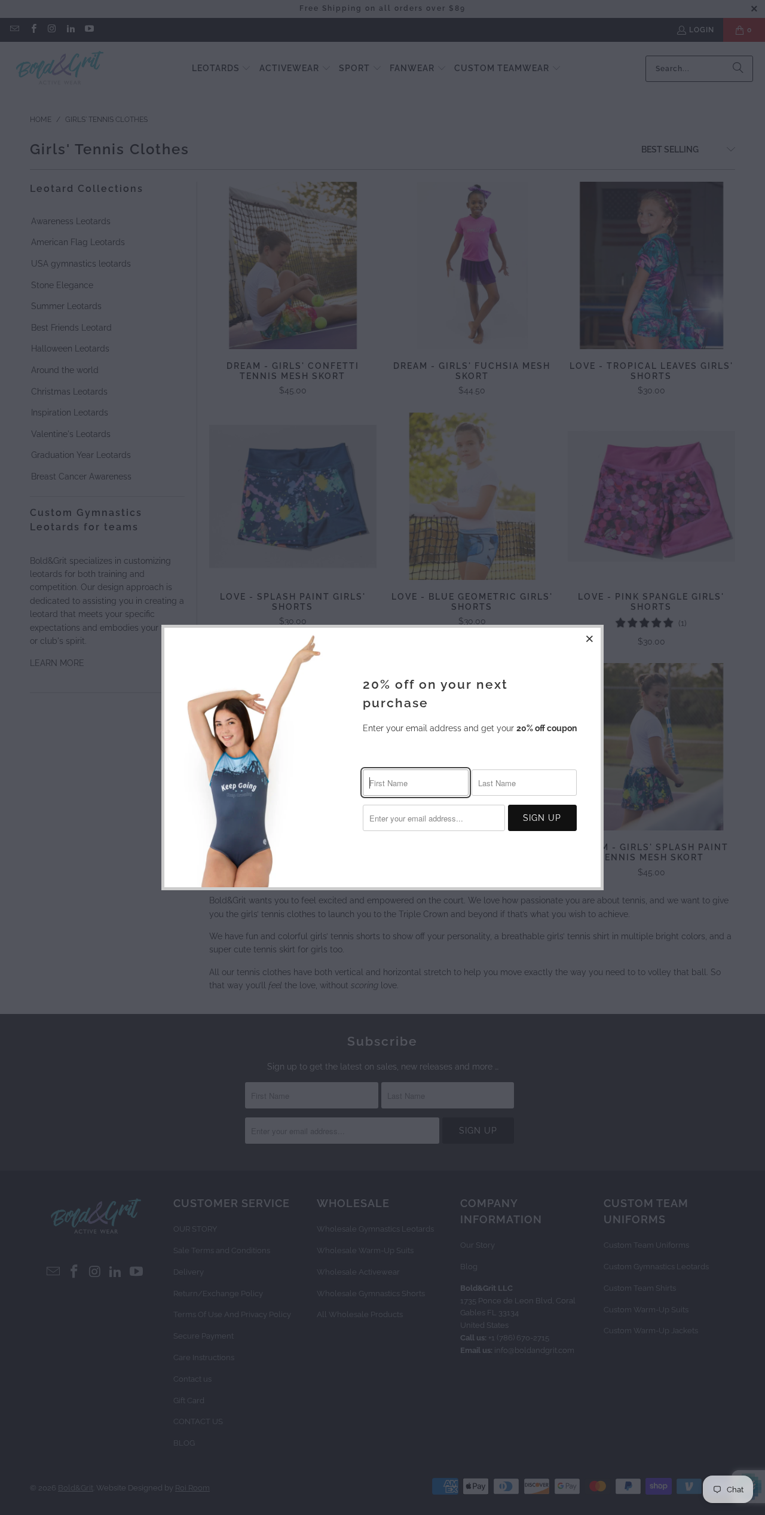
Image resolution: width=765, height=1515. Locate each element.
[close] (590, 638)
